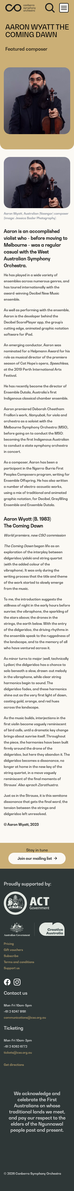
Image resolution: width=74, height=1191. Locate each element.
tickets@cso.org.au (18, 1052)
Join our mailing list (34, 858)
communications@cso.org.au (25, 1017)
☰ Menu (64, 8)
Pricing (9, 944)
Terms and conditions (19, 962)
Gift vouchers (13, 950)
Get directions (14, 1065)
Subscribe (11, 956)
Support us (12, 968)
